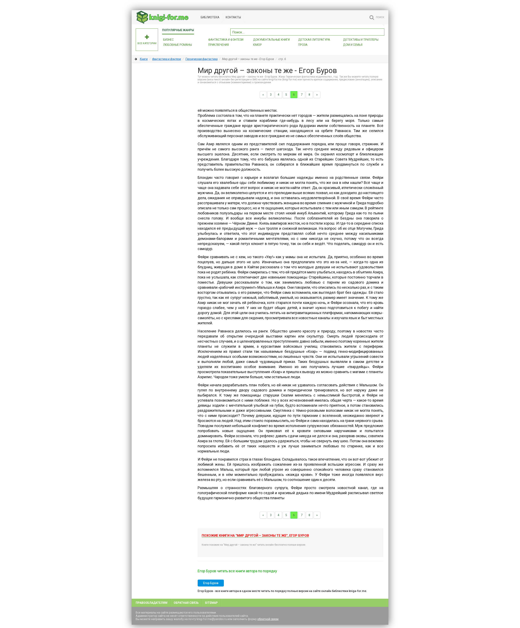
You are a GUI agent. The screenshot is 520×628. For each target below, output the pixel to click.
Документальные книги (271, 39)
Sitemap (211, 602)
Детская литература (314, 39)
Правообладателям (151, 602)
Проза (303, 44)
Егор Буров (210, 583)
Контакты (233, 17)
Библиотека (210, 17)
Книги (144, 59)
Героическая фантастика (201, 59)
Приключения (218, 44)
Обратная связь (186, 602)
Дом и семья (352, 44)
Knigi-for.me (166, 17)
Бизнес (168, 39)
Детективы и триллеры (360, 39)
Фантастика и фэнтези (225, 39)
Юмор (257, 44)
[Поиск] (381, 31)
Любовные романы (177, 44)
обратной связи (267, 619)
